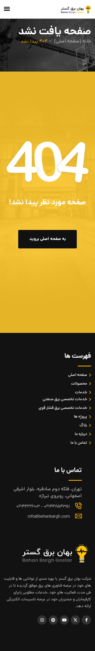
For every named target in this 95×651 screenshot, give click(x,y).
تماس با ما (78, 443)
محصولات (79, 384)
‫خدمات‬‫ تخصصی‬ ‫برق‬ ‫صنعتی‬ (64, 399)
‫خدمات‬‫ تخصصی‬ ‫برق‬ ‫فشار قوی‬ (63, 408)
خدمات (81, 392)
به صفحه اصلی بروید (47, 239)
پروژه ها (80, 417)
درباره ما (81, 434)
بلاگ (83, 425)
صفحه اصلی (77, 375)
